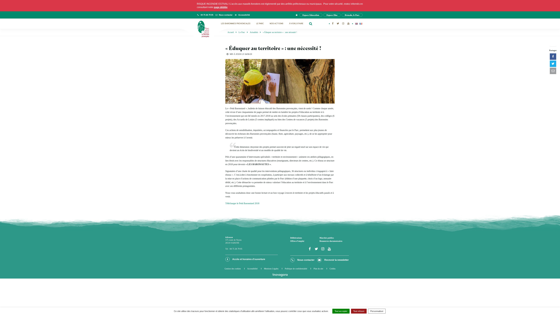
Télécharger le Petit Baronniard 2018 (242, 203)
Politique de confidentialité (296, 269)
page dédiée (221, 7)
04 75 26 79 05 (236, 249)
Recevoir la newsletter (336, 260)
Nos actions (276, 23)
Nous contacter (305, 260)
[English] (356, 23)
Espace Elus (332, 15)
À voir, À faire (296, 23)
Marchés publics (327, 238)
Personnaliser (376, 311)
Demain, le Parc (352, 15)
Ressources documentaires (331, 241)
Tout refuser (358, 311)
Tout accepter (341, 311)
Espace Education (310, 15)
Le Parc (260, 23)
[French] (360, 23)
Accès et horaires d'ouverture (248, 259)
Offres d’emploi (297, 241)
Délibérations (296, 238)
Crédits (332, 269)
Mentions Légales (271, 269)
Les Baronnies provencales (235, 23)
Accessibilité (252, 269)
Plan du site (318, 269)
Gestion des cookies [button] (233, 269)
